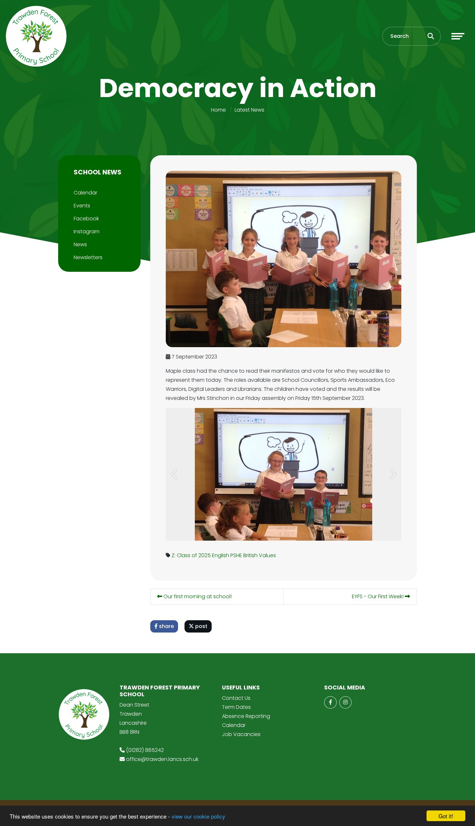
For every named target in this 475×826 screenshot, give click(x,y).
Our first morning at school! (197, 596)
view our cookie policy (198, 816)
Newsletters (88, 257)
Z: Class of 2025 (191, 555)
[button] (175, 474)
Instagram (87, 231)
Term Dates (236, 707)
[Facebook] (330, 702)
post (200, 626)
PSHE (236, 555)
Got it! (445, 816)
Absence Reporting (246, 716)
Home (218, 110)
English (220, 555)
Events (82, 205)
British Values (259, 555)
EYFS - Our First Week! (378, 596)
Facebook (86, 218)
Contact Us (236, 698)
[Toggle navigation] (458, 36)
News (80, 244)
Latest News (249, 110)
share (166, 626)
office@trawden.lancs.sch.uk (162, 759)
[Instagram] (345, 702)
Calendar (85, 192)
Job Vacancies (241, 734)
